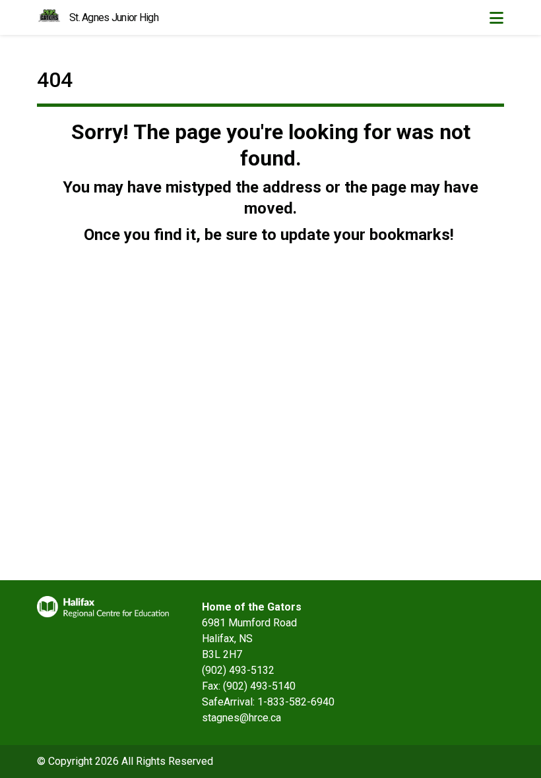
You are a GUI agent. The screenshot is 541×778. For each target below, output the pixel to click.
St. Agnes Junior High (113, 17)
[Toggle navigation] (496, 18)
